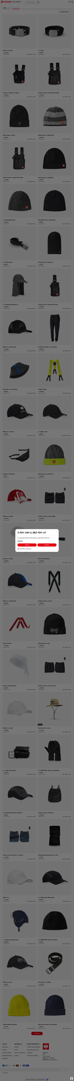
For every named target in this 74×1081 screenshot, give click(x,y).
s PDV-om (27, 545)
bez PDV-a (47, 545)
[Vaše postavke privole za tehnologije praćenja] (71, 1078)
